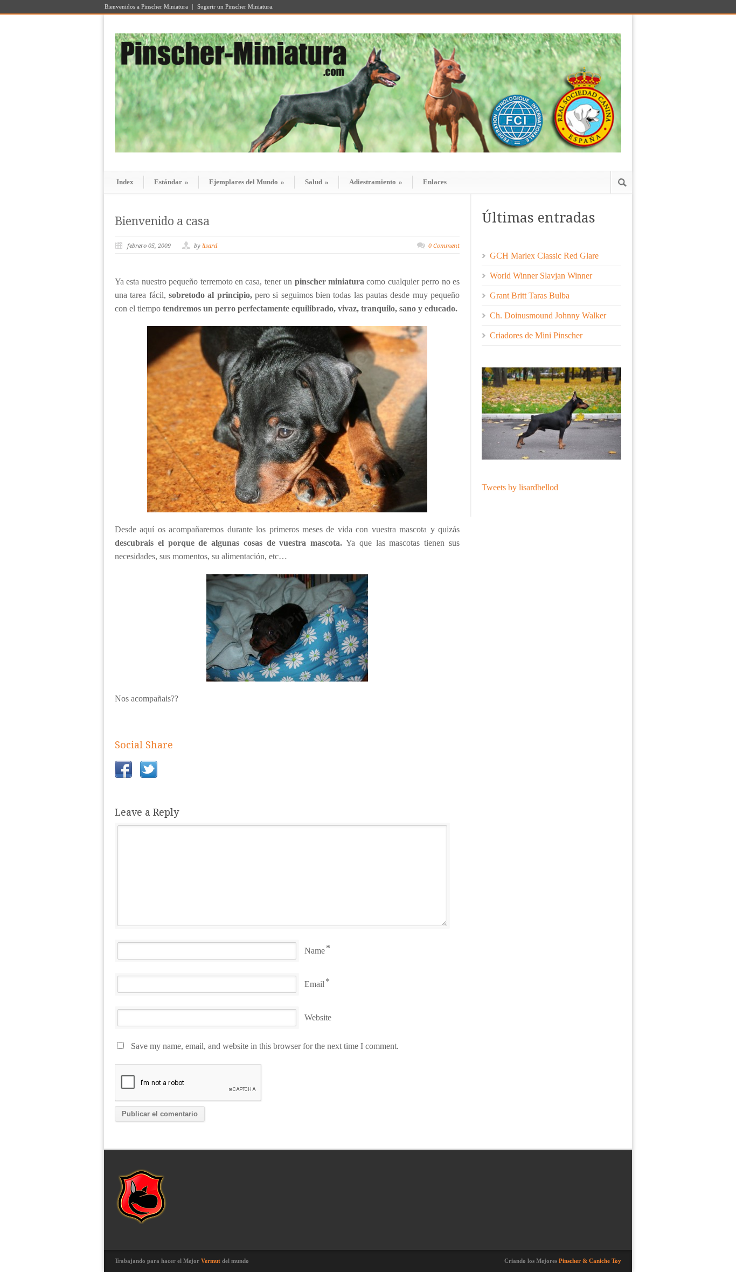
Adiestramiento (375, 182)
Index (125, 182)
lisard (209, 245)
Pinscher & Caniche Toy (590, 1260)
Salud (317, 182)
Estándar (171, 182)
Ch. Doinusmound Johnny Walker (548, 315)
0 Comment (444, 245)
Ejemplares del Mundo (246, 182)
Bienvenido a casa (162, 221)
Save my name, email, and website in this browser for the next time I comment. (265, 1046)
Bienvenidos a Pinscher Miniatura (146, 7)
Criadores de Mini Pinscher (536, 335)
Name (314, 950)
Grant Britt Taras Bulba (530, 295)
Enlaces (435, 182)
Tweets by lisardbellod (520, 487)
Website (317, 1017)
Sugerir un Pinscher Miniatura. (235, 7)
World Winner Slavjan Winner (541, 275)
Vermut (210, 1260)
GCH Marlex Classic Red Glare (544, 255)
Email (314, 984)
